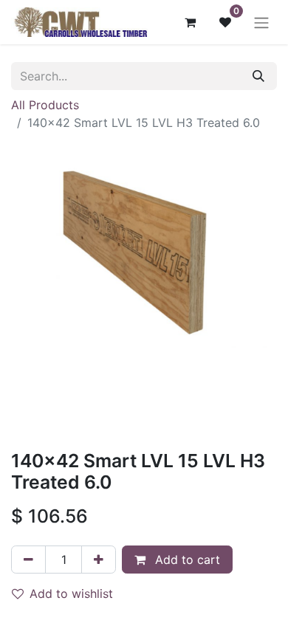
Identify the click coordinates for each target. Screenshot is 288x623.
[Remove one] (28, 559)
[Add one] (98, 559)
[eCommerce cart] (190, 22)
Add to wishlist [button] (71, 593)
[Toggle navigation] (261, 22)
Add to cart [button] (185, 559)
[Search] (258, 76)
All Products (45, 104)
